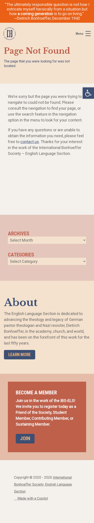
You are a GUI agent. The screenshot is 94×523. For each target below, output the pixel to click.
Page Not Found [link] (37, 51)
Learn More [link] (19, 354)
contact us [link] (29, 141)
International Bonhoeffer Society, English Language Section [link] (43, 484)
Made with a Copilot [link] (32, 498)
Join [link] (25, 438)
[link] (88, 93)
